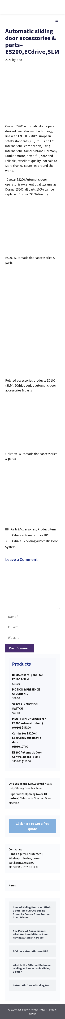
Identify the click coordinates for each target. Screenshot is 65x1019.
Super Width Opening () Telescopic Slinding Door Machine (30, 798)
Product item (46, 529)
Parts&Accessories (23, 529)
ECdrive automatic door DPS (30, 535)
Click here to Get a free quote (32, 826)
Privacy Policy (38, 1009)
